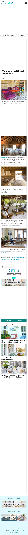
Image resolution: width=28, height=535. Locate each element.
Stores (15, 274)
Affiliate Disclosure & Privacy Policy (14, 528)
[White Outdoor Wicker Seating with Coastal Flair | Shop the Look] (14, 367)
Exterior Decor (12, 263)
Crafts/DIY (18, 273)
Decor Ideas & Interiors (9, 35)
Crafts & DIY (23, 35)
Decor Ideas (10, 273)
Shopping (9, 274)
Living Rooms (19, 263)
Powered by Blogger (14, 532)
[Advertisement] (14, 20)
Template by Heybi (21, 530)
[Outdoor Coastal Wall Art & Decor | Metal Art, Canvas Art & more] (14, 332)
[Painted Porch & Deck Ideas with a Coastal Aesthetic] (14, 350)
